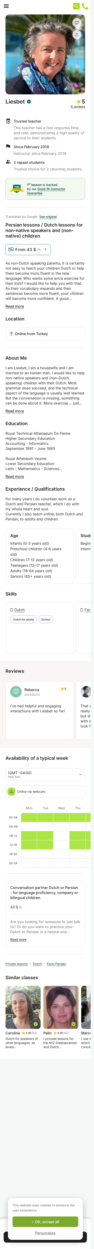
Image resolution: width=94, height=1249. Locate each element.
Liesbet (15, 102)
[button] (76, 22)
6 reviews (78, 106)
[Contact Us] (85, 6)
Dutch (19, 609)
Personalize (45, 1233)
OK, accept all (46, 1221)
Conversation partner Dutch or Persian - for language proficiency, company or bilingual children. (44, 892)
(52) (34, 1033)
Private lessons (16, 964)
